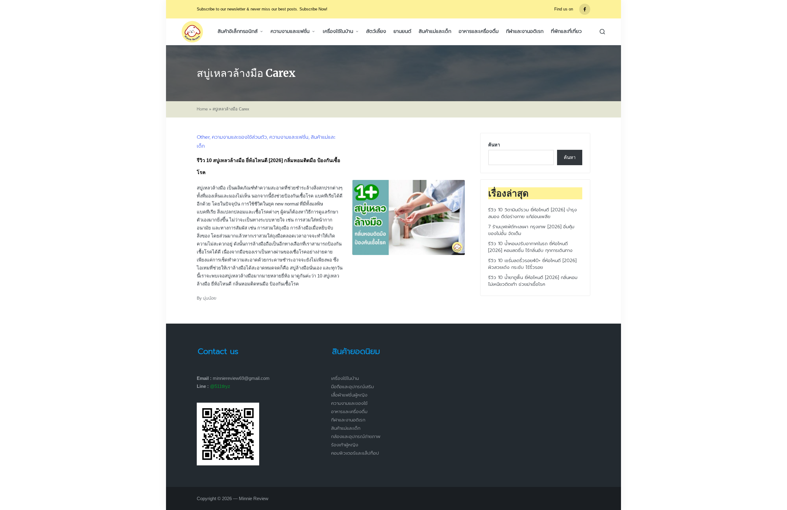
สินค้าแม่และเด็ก (345, 428)
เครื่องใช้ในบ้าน (345, 378)
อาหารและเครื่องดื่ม (349, 411)
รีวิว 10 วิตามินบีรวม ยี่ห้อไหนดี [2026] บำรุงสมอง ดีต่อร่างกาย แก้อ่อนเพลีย (532, 213)
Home (202, 109)
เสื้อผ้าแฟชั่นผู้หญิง (349, 395)
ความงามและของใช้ (349, 403)
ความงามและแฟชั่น (288, 137)
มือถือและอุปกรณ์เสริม (352, 386)
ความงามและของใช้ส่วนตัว (239, 137)
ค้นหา (494, 144)
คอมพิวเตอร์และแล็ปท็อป (355, 453)
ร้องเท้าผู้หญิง (344, 444)
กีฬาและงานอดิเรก (348, 419)
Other (203, 137)
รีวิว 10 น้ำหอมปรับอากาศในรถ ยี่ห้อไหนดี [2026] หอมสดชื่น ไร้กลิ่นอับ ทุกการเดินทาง (530, 247)
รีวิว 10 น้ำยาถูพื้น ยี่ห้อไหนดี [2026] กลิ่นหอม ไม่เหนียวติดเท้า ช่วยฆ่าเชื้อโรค (532, 281)
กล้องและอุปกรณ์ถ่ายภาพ (356, 436)
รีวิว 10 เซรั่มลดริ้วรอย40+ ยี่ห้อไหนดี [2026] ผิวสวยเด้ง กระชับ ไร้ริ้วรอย (532, 264)
